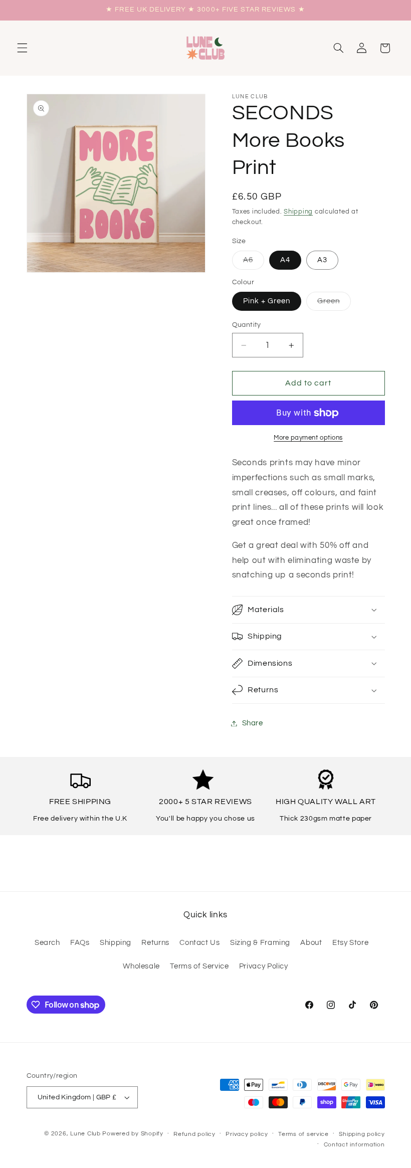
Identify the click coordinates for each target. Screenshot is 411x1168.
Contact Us (199, 942)
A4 (285, 260)
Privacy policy (247, 1134)
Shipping (298, 212)
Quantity (246, 324)
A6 (253, 263)
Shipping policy (361, 1134)
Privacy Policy (263, 966)
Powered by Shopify (132, 1133)
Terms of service (303, 1134)
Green (334, 304)
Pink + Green (267, 301)
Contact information (354, 1144)
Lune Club (85, 1133)
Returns (155, 942)
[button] (22, 48)
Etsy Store (350, 942)
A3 (322, 260)
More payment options (308, 438)
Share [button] (252, 723)
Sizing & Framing (260, 942)
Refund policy (194, 1134)
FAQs (80, 942)
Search (47, 942)
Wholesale (141, 966)
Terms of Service (199, 966)
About (311, 942)
